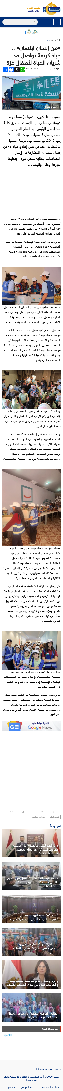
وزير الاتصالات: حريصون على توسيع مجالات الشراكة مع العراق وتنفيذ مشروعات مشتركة (35, 850)
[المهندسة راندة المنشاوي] (31, 974)
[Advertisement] (31, 770)
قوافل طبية (52, 812)
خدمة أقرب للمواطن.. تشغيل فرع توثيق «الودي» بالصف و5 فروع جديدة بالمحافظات (32, 882)
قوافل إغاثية (54, 817)
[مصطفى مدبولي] (31, 909)
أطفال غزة (23, 812)
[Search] (3, 19)
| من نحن (14, 1087)
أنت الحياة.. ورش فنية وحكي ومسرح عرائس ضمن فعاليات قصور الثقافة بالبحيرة (34, 948)
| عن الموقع (30, 1087)
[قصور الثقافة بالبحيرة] (31, 942)
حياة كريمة (11, 812)
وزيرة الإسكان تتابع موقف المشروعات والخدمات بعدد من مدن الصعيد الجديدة (32, 983)
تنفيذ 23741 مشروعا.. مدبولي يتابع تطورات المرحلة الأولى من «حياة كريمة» (33, 917)
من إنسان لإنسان (38, 817)
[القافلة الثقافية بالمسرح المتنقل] (31, 1007)
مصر (48, 40)
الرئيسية (56, 40)
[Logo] (31, 8)
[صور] (31, 876)
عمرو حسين (55, 68)
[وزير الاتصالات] (31, 843)
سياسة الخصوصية (50, 1087)
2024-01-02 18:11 (36, 68)
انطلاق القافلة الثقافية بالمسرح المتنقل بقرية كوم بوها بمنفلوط (33, 1016)
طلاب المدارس (38, 812)
